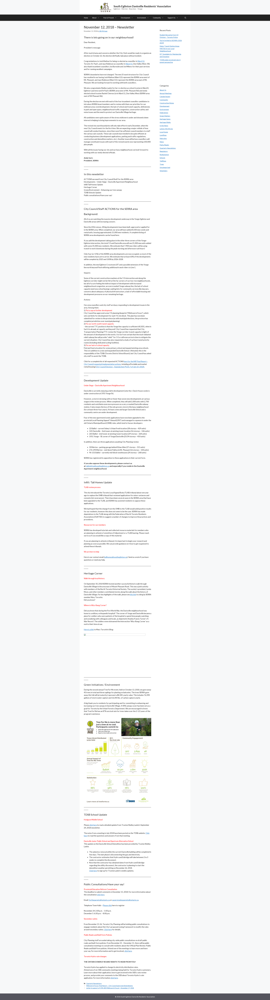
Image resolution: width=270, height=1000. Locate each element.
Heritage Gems (165, 119)
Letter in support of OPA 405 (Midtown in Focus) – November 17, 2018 (110, 988)
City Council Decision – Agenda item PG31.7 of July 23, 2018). (120, 367)
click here (93, 825)
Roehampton (164, 155)
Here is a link (89, 629)
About (94, 18)
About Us (163, 90)
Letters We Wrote (166, 129)
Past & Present (108, 18)
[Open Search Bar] (185, 18)
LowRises (163, 135)
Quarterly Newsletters (94, 983)
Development (125, 18)
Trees (162, 164)
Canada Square (165, 96)
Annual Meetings (166, 93)
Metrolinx (163, 138)
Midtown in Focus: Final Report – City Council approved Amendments (109, 986)
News (162, 142)
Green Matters (165, 116)
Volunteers (163, 171)
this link (133, 594)
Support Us (171, 18)
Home (86, 18)
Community (157, 18)
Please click (107, 905)
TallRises (163, 161)
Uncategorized (165, 167)
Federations (164, 113)
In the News (164, 126)
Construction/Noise (167, 103)
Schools (162, 158)
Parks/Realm (164, 145)
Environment (141, 18)
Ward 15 (129, 64)
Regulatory (164, 151)
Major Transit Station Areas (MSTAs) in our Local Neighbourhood (169, 48)
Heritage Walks (165, 122)
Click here (93, 871)
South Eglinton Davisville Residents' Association (142, 6)
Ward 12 (141, 61)
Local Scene (164, 132)
